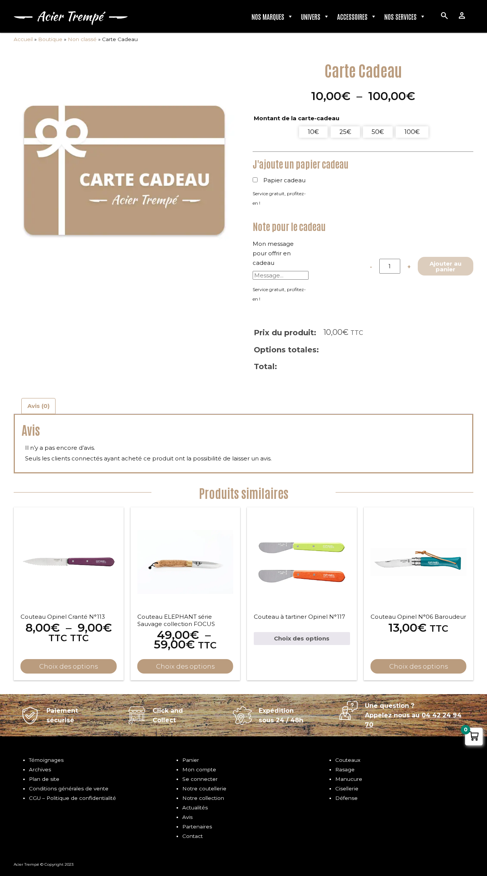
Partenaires (197, 826)
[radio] (313, 132)
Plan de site (44, 779)
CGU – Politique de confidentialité (72, 798)
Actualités (195, 807)
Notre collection (203, 798)
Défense (346, 798)
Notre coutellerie (204, 788)
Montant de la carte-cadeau (296, 118)
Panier (190, 760)
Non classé (82, 39)
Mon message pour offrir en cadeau (273, 253)
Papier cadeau (284, 180)
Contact (192, 836)
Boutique (50, 39)
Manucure (348, 779)
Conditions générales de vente (68, 788)
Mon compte (199, 769)
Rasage (345, 769)
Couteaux (347, 760)
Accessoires (352, 16)
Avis (187, 817)
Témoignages (46, 760)
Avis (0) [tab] (38, 405)
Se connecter (200, 779)
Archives (40, 769)
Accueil (23, 39)
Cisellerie (346, 788)
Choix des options (68, 666)
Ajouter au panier (446, 266)
